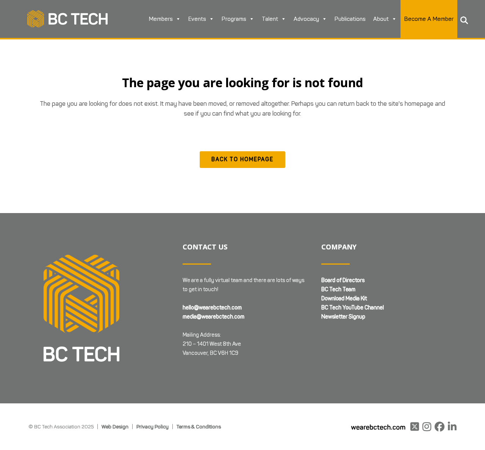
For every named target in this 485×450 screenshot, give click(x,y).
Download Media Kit (344, 298)
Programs (234, 19)
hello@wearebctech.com (212, 307)
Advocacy (306, 19)
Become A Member (429, 19)
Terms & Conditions (199, 426)
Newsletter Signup (343, 317)
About (381, 19)
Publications (350, 19)
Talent (270, 19)
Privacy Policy (152, 426)
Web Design (115, 426)
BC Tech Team (338, 289)
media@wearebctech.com (213, 317)
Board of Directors (343, 280)
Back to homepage (242, 159)
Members (161, 19)
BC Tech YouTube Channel (352, 307)
